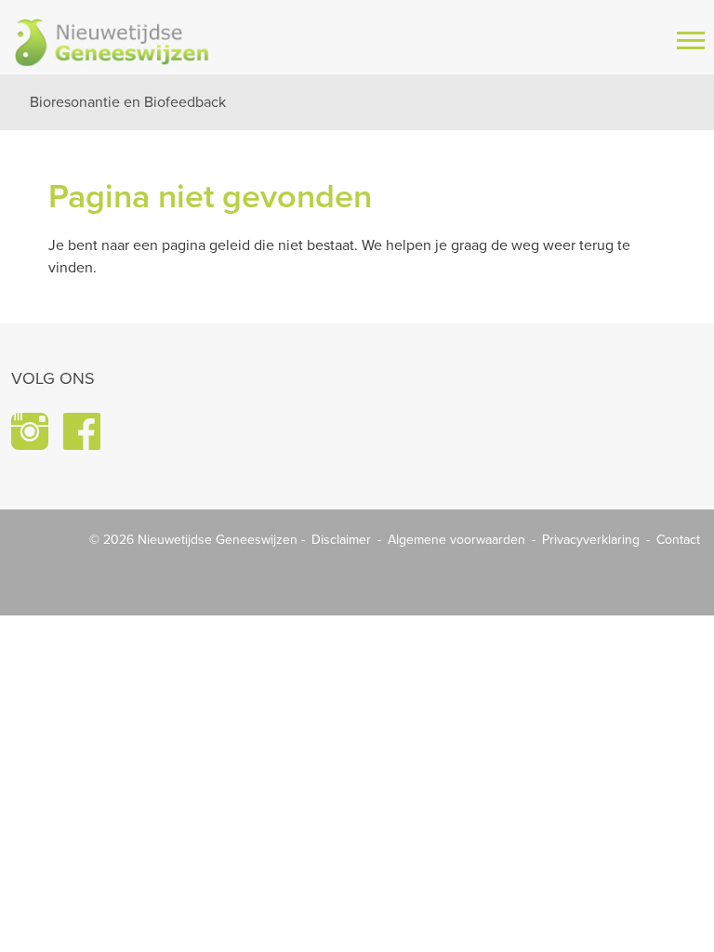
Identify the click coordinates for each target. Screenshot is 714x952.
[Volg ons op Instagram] (29, 431)
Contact (678, 540)
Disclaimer (341, 540)
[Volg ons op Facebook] (81, 431)
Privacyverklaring (591, 540)
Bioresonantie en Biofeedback (128, 102)
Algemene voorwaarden (456, 540)
